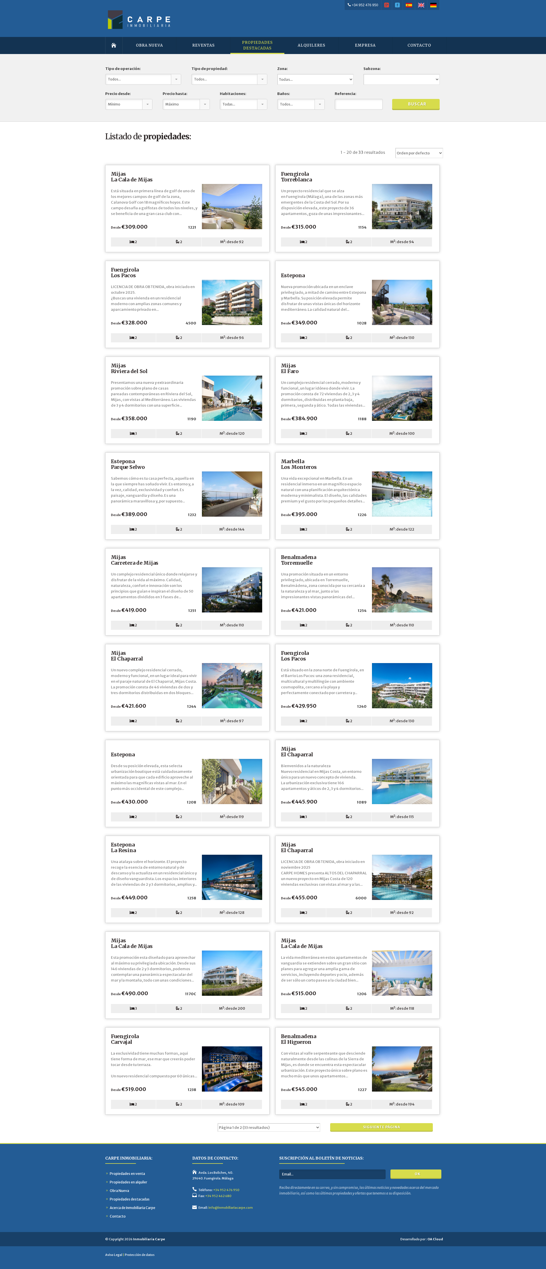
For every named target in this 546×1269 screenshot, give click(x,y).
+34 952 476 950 (364, 5)
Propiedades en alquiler (128, 1182)
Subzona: (372, 68)
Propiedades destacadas (130, 1199)
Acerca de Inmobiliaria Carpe (132, 1208)
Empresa (365, 45)
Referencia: (345, 93)
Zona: (282, 68)
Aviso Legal (113, 1255)
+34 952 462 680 (218, 1196)
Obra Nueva (149, 45)
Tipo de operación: (123, 68)
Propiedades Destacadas (257, 45)
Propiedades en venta (127, 1173)
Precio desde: (118, 93)
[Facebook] (397, 5)
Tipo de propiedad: (209, 68)
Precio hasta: (175, 93)
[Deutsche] (433, 5)
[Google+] (386, 5)
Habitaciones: (233, 93)
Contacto (419, 45)
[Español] (409, 5)
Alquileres (311, 45)
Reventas (203, 45)
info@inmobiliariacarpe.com (230, 1208)
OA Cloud (435, 1239)
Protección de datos (139, 1255)
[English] (421, 5)
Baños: (283, 93)
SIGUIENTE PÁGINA (381, 1127)
